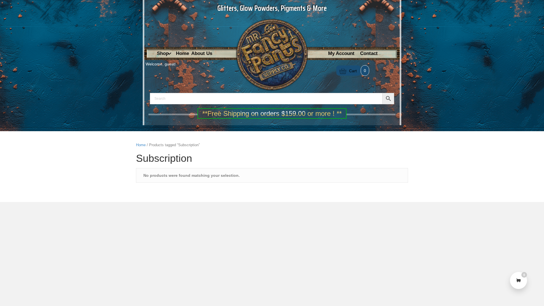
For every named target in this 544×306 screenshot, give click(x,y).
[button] (169, 54)
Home (141, 145)
